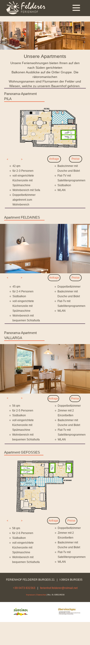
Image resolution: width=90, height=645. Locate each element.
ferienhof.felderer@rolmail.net (59, 588)
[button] (7, 159)
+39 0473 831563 (24, 588)
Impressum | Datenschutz (36, 595)
